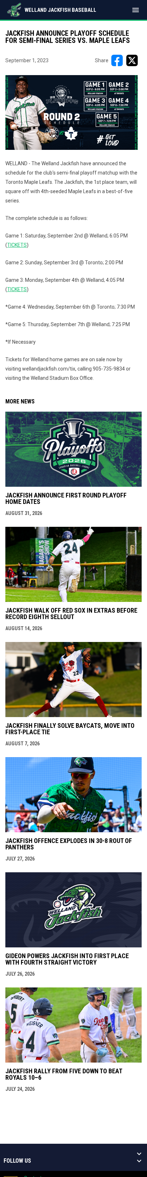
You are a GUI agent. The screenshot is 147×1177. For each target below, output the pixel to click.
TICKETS (17, 245)
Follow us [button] (17, 1161)
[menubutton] (135, 10)
